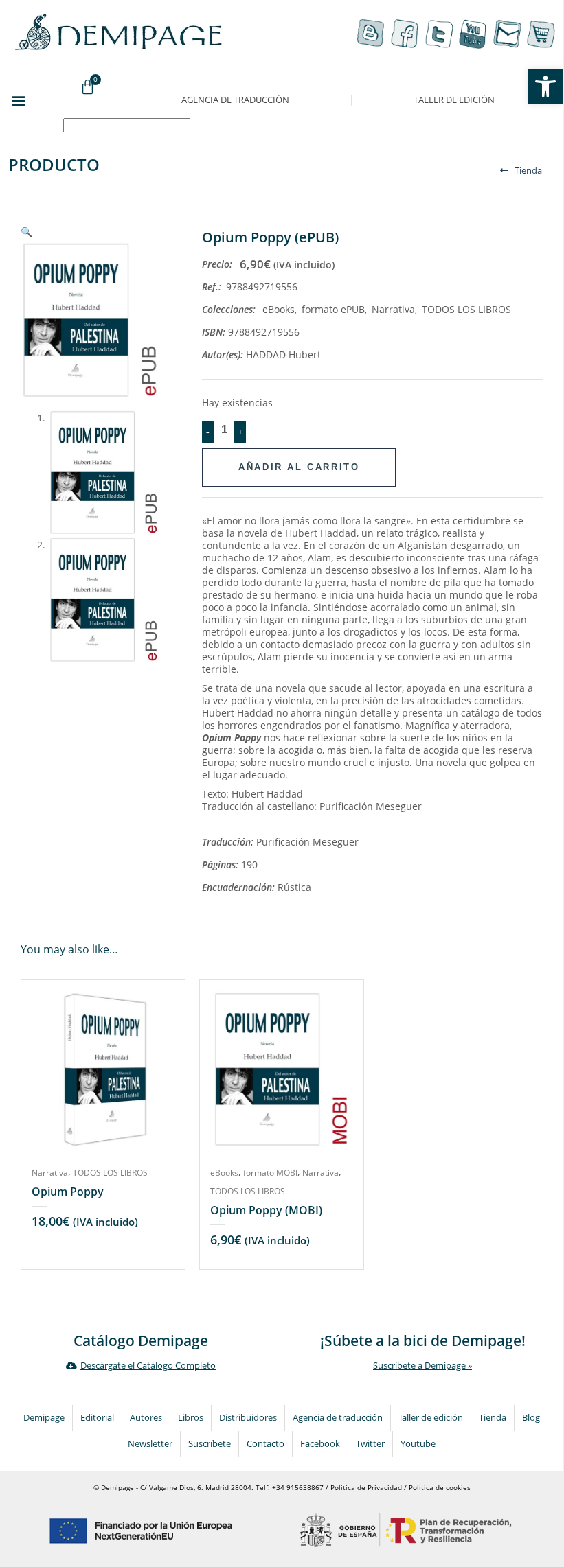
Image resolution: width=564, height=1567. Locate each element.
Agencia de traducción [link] (235, 100)
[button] (18, 100)
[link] (545, 86)
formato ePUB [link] (333, 309)
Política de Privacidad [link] (366, 1487)
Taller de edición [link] (454, 100)
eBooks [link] (278, 309)
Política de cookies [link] (440, 1487)
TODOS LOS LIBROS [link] (466, 309)
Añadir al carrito (298, 467)
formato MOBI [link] (270, 1173)
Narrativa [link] (393, 309)
